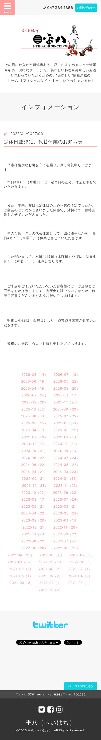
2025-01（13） (67, 437)
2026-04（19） (34, 388)
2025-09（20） (66, 409)
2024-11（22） (66, 444)
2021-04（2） (80, 576)
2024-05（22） (66, 465)
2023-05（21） (66, 506)
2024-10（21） (34, 451)
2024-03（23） (66, 472)
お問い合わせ (86, 7)
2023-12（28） (35, 485)
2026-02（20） (35, 395)
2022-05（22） (67, 548)
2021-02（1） (51, 583)
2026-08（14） (34, 374)
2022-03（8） (52, 555)
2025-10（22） (34, 409)
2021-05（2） (50, 576)
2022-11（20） (66, 527)
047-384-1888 (60, 8)
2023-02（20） (34, 520)
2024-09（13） (66, 451)
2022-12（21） (35, 527)
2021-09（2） (21, 569)
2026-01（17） (67, 395)
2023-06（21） (34, 506)
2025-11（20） (66, 402)
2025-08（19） (34, 416)
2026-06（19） (34, 381)
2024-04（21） (34, 472)
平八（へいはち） (50, 722)
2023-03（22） (66, 513)
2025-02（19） (35, 437)
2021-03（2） (22, 583)
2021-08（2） (51, 569)
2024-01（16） (66, 478)
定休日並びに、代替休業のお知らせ (43, 142)
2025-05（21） (67, 423)
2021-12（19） (52, 562)
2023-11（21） (66, 485)
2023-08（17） (34, 499)
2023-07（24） (66, 499)
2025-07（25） (66, 416)
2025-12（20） (35, 402)
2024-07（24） (66, 458)
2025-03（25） (66, 430)
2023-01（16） (67, 520)
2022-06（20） (34, 548)
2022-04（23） (21, 555)
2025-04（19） (34, 430)
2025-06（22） (34, 423)
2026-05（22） (66, 381)
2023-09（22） (66, 493)
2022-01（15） (21, 562)
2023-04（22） (34, 513)
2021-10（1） (81, 562)
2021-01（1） (80, 583)
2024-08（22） (34, 458)
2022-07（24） (66, 541)
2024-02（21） (35, 478)
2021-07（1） (80, 569)
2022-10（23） (35, 534)
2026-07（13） (67, 374)
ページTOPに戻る (80, 686)
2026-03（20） (66, 388)
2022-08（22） (34, 541)
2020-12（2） (50, 590)
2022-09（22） (66, 534)
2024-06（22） (34, 465)
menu (7, 12)
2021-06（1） (21, 576)
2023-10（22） (34, 493)
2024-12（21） (35, 444)
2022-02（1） (81, 555)
